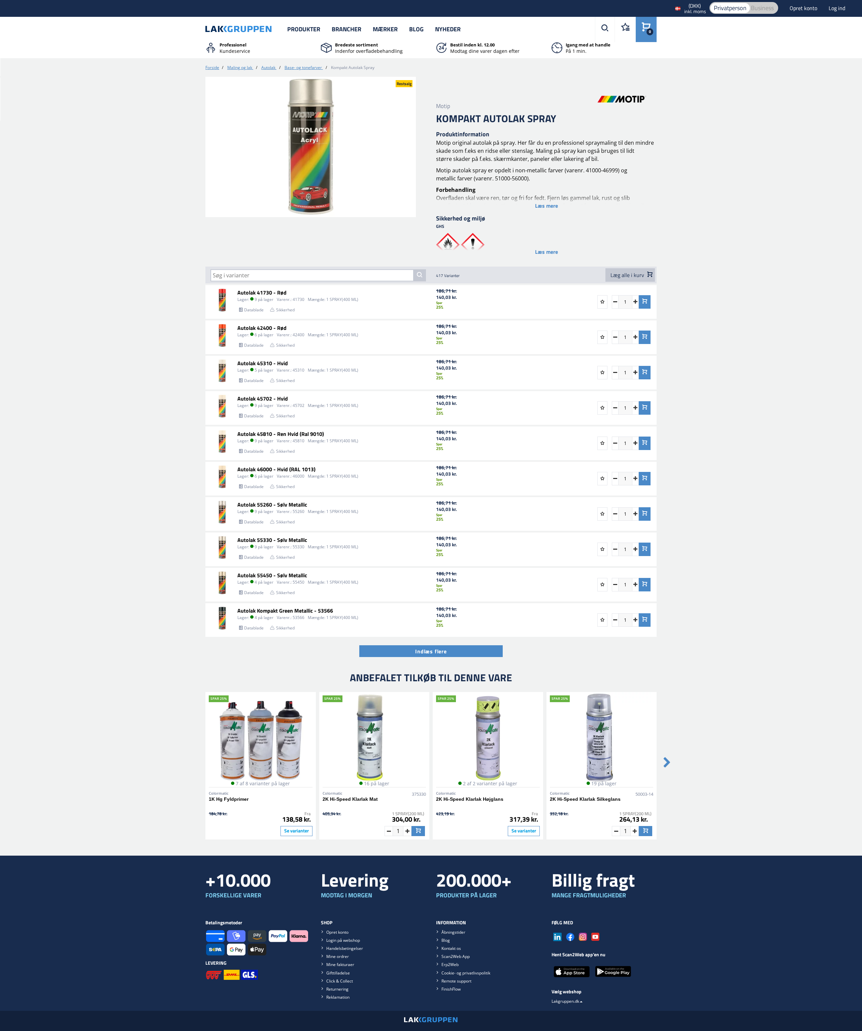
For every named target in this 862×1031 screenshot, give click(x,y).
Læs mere (546, 206)
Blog (416, 29)
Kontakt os (451, 948)
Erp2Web (450, 964)
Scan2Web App (455, 956)
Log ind (837, 8)
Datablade (254, 310)
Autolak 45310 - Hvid (262, 363)
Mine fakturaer (340, 964)
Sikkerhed (285, 310)
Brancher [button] (346, 29)
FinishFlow (451, 989)
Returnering (337, 989)
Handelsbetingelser (344, 948)
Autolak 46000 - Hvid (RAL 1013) (276, 469)
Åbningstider (453, 932)
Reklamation (338, 997)
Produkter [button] (303, 29)
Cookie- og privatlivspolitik (465, 973)
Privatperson (730, 7)
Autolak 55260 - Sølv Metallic (272, 505)
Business (762, 7)
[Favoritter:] (625, 29)
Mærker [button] (385, 29)
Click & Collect (339, 981)
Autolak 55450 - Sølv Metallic (272, 575)
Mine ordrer (337, 956)
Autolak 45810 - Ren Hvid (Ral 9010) (280, 434)
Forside (212, 67)
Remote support (456, 981)
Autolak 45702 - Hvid (262, 398)
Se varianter (296, 830)
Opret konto (804, 8)
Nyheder (448, 29)
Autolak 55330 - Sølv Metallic (272, 540)
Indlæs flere (431, 651)
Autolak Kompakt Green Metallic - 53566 (285, 611)
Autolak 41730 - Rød (262, 292)
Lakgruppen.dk (565, 1001)
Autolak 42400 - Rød (262, 328)
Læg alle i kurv (627, 275)
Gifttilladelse (338, 973)
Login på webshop (343, 940)
